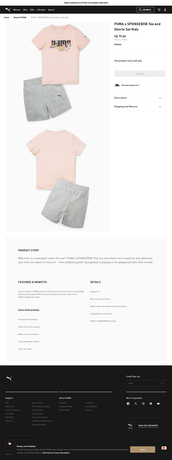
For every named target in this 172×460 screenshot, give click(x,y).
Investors (89, 403)
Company (63, 403)
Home (6, 17)
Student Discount (39, 424)
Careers (88, 410)
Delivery (8, 421)
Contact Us (10, 406)
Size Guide (9, 413)
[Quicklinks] (165, 10)
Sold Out (140, 73)
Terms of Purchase (39, 417)
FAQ (7, 403)
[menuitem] (17, 10)
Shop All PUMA (20, 17)
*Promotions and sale (41, 406)
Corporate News (65, 406)
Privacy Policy (37, 410)
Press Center (64, 410)
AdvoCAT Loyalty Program (42, 421)
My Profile (9, 417)
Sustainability (91, 406)
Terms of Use (37, 413)
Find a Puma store (12, 410)
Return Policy (37, 403)
